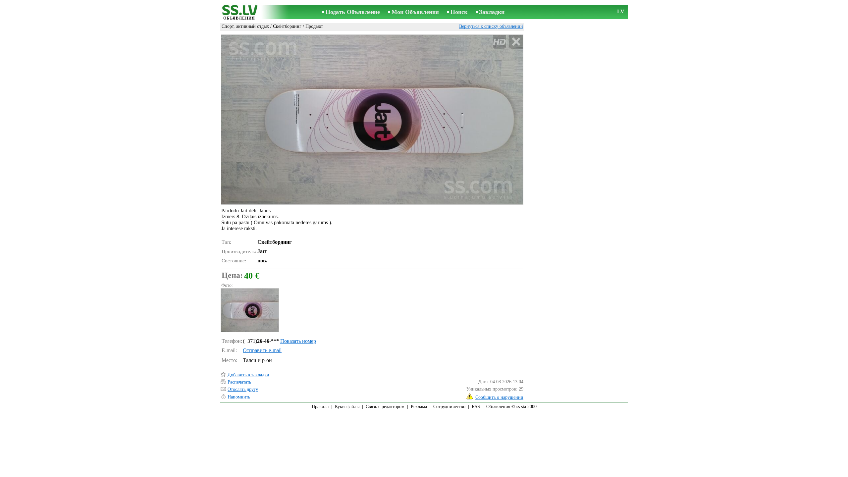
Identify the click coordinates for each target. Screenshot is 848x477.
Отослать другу (243, 389)
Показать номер (298, 341)
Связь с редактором (385, 406)
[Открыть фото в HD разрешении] (372, 119)
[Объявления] (239, 13)
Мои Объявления (415, 12)
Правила (320, 406)
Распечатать (239, 382)
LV (620, 11)
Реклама (419, 406)
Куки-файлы (347, 406)
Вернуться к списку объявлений (491, 26)
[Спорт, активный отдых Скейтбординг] (249, 310)
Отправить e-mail (262, 350)
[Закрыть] (516, 42)
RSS (476, 406)
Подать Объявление (353, 12)
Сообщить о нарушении (499, 397)
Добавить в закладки (248, 374)
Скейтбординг (287, 26)
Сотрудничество (449, 406)
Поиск (458, 12)
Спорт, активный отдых (245, 26)
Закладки (491, 12)
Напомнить (239, 397)
